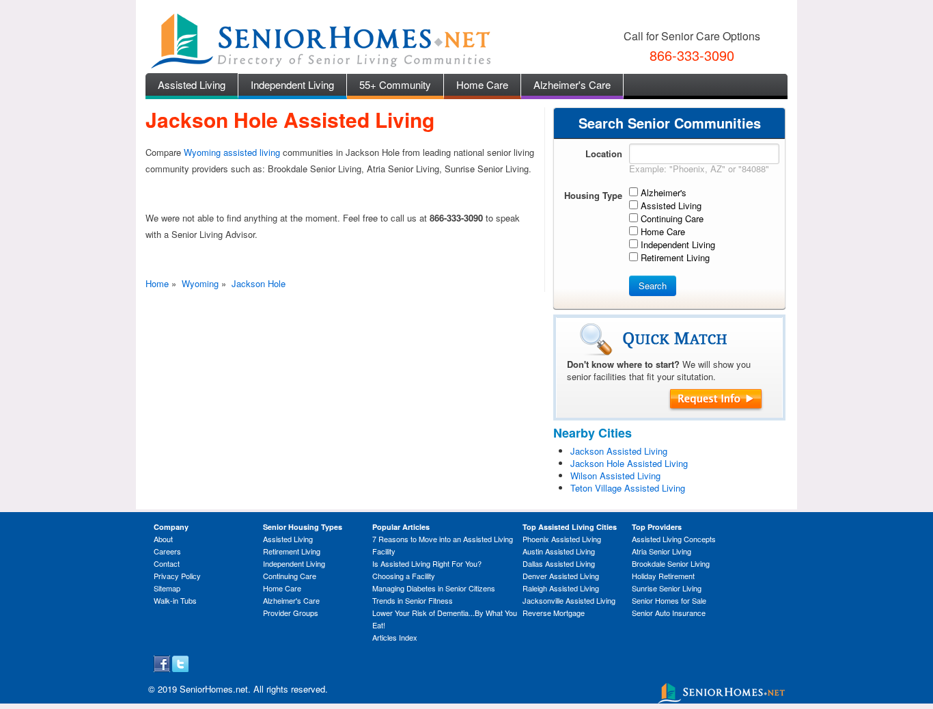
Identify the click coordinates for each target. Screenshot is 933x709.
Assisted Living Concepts (674, 538)
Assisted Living (191, 84)
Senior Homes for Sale (669, 600)
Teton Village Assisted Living (627, 487)
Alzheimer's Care (572, 84)
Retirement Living (291, 551)
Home (157, 283)
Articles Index (394, 637)
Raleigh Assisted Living (561, 588)
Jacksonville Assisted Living (569, 600)
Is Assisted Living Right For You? (427, 563)
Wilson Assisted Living (615, 475)
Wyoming (200, 283)
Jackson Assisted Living (618, 450)
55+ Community (395, 84)
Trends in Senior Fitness (412, 600)
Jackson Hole (259, 283)
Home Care (482, 84)
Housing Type (593, 195)
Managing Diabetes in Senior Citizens (433, 588)
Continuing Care (289, 575)
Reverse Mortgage (554, 612)
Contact (167, 563)
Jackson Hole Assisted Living (629, 463)
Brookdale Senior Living (671, 563)
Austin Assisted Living (559, 551)
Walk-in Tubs (175, 600)
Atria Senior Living (661, 551)
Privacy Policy (177, 575)
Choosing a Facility (403, 575)
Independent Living (292, 84)
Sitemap (167, 588)
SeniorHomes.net (214, 688)
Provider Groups (290, 612)
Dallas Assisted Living (559, 563)
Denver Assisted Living (561, 575)
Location (603, 153)
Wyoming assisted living (232, 152)
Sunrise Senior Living (666, 588)
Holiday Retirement (663, 575)
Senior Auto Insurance (669, 612)
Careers (167, 551)
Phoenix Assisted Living (562, 538)
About (163, 538)
